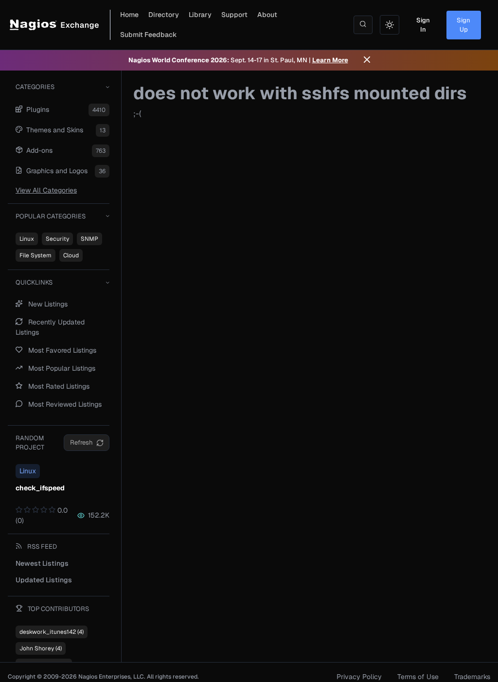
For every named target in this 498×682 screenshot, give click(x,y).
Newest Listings (42, 563)
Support (234, 14)
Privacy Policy (359, 676)
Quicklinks (34, 282)
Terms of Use (418, 676)
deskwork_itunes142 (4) (51, 632)
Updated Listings (44, 579)
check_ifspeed (40, 488)
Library (200, 14)
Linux (26, 239)
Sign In (423, 25)
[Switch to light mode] (389, 25)
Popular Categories (51, 216)
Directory (163, 14)
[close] (367, 60)
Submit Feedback (148, 34)
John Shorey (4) (40, 648)
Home (129, 14)
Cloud (71, 255)
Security (57, 239)
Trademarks (472, 676)
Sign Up (463, 25)
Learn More (330, 60)
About (267, 14)
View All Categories (46, 190)
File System (35, 255)
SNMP (89, 239)
